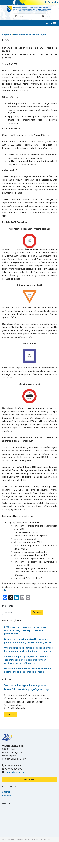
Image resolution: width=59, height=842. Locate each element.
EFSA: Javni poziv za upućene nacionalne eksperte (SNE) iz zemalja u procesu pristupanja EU (26, 630)
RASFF (44, 34)
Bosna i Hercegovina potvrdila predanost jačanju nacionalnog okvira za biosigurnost (27, 641)
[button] (49, 23)
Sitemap (6, 791)
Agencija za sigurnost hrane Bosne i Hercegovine (29, 839)
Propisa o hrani (15, 705)
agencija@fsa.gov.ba (14, 772)
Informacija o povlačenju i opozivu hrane (27, 695)
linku (4, 590)
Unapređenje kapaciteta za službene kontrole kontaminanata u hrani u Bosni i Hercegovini (28, 649)
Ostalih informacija (16, 708)
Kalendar (6, 795)
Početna (6, 34)
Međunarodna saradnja (26, 34)
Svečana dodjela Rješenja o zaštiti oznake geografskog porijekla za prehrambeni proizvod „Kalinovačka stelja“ (26, 660)
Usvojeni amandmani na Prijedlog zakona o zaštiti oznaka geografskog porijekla (27, 670)
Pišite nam (29, 779)
